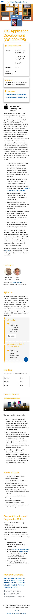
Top (17, 610)
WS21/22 (21, 578)
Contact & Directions (13, 613)
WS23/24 (7, 578)
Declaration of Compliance (20, 549)
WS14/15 (22, 583)
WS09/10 (14, 587)
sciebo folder (23, 551)
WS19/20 (14, 580)
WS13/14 (7, 585)
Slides (13, 336)
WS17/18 (7, 583)
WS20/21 (7, 580)
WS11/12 (21, 585)
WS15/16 (14, 583)
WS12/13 (14, 585)
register (7, 250)
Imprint (23, 613)
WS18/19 (21, 580)
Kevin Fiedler (17, 282)
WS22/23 (14, 578)
